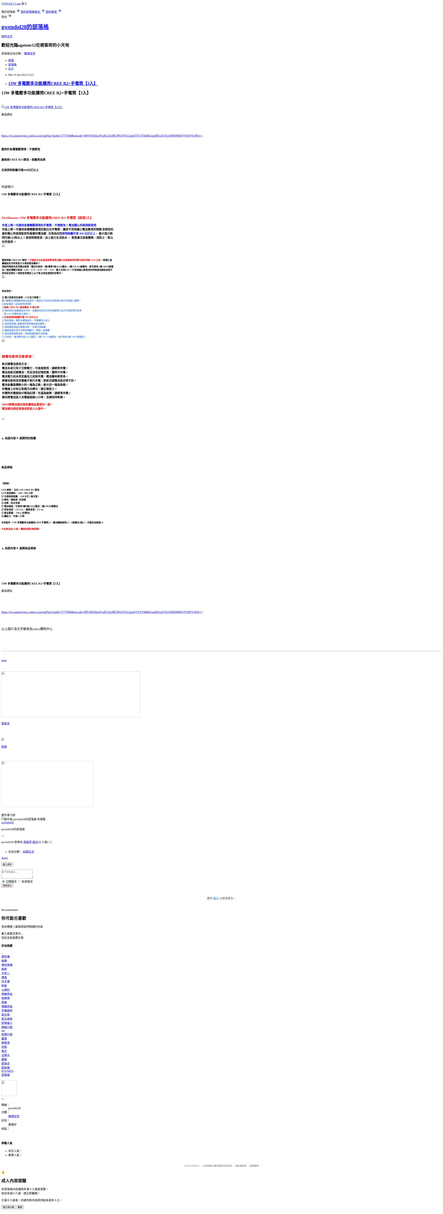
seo (3, 1030)
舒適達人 (6, 1023)
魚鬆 (4, 746)
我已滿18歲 (8, 1207)
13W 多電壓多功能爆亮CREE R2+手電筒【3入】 (53, 83)
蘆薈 (4, 1038)
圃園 (4, 1059)
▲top (4, 857)
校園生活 (28, 851)
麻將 (4, 969)
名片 (11, 68)
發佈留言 (7, 885)
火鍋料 (5, 989)
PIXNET (196, 1166)
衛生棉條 (6, 1018)
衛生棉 (5, 1014)
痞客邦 (27, 842)
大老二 (5, 973)
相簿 (11, 60)
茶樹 (4, 1046)
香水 (4, 1051)
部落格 (12, 64)
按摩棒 (5, 998)
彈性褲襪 (6, 964)
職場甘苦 (29, 53)
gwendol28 (7, 822)
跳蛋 (4, 1002)
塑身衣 (5, 723)
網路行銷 (6, 1027)
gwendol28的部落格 (25, 27)
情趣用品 (6, 994)
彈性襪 (5, 956)
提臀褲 (5, 1074)
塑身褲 (5, 1067)
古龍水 (5, 1055)
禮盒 (4, 977)
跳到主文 (6, 36)
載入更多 (7, 864)
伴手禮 (5, 981)
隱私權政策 (241, 1166)
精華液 (5, 1042)
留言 (35, 842)
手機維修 (6, 1010)
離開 (20, 1207)
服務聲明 (254, 1166)
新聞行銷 (6, 1034)
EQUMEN (7, 1071)
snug (4, 660)
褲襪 (4, 960)
